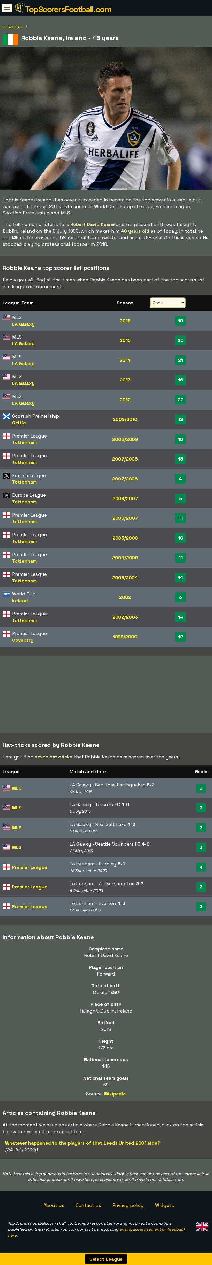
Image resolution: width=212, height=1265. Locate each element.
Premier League (29, 867)
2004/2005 (125, 558)
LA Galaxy (23, 324)
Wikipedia (115, 1094)
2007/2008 (125, 459)
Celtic (19, 423)
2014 (125, 360)
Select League (106, 1259)
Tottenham (24, 442)
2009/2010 (125, 419)
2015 (125, 340)
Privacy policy (128, 1205)
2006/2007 (125, 498)
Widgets (164, 1205)
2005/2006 (125, 538)
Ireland (20, 600)
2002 (125, 597)
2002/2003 (125, 617)
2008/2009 (125, 439)
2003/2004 (125, 577)
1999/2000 (125, 637)
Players (13, 27)
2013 (125, 380)
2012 (125, 400)
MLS (17, 788)
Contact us (88, 1205)
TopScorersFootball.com (68, 9)
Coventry (22, 640)
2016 (125, 321)
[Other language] (201, 1225)
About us (53, 1205)
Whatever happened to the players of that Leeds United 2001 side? (82, 1143)
